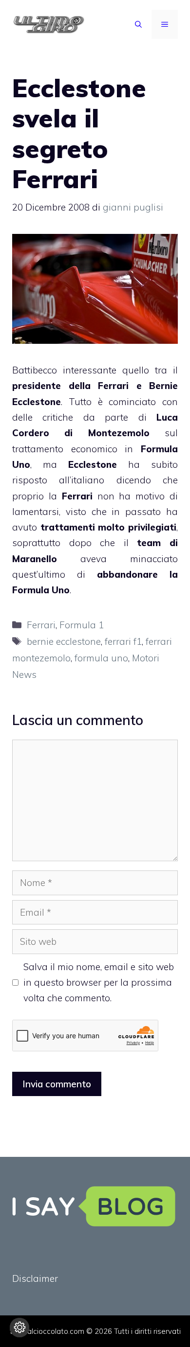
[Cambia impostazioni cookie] (19, 1327)
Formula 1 (81, 625)
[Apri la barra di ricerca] (138, 24)
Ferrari (41, 625)
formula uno (101, 658)
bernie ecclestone (64, 641)
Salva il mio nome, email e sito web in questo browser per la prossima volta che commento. (98, 982)
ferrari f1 (123, 641)
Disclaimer (35, 1278)
